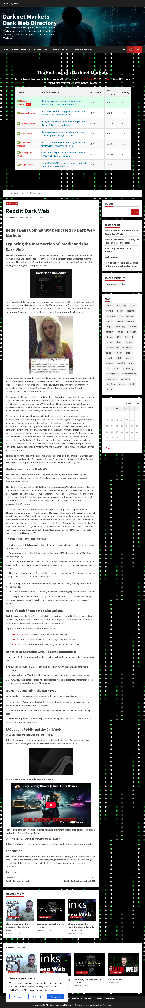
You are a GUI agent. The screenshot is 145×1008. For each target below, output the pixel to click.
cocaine (130, 310)
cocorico (110, 316)
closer (120, 310)
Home (5, 49)
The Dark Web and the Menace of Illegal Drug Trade (20, 910)
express (132, 326)
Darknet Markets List (86, 49)
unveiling (125, 378)
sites (131, 363)
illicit (119, 337)
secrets (109, 363)
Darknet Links (41, 49)
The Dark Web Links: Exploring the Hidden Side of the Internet (82, 910)
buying (109, 310)
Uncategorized (12, 203)
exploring (120, 326)
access (109, 305)
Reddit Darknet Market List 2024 (80, 879)
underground (112, 373)
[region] (37, 987)
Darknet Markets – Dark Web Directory (30, 20)
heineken (131, 331)
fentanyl (110, 331)
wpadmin (11, 217)
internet (129, 337)
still (108, 368)
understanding (129, 373)
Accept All (55, 997)
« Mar (107, 448)
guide (120, 331)
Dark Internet (112, 257)
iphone (109, 342)
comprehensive (126, 316)
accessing (121, 305)
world (109, 389)
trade (116, 368)
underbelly (128, 368)
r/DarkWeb (14, 639)
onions (118, 352)
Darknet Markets (21, 49)
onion (108, 352)
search (129, 357)
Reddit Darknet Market (17, 879)
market (128, 342)
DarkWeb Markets (61, 49)
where (122, 384)
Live (138, 49)
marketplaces (112, 347)
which (131, 384)
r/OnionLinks (15, 644)
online (129, 352)
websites (110, 384)
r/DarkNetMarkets (18, 634)
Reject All (37, 997)
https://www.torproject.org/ (96, 79)
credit (109, 321)
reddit (15, 872)
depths (130, 321)
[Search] (124, 49)
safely (119, 357)
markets (127, 347)
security (121, 363)
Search (109, 204)
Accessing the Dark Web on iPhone (51, 910)
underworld (111, 378)
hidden (109, 337)
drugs (109, 326)
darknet (119, 321)
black (133, 305)
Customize (18, 997)
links (119, 342)
